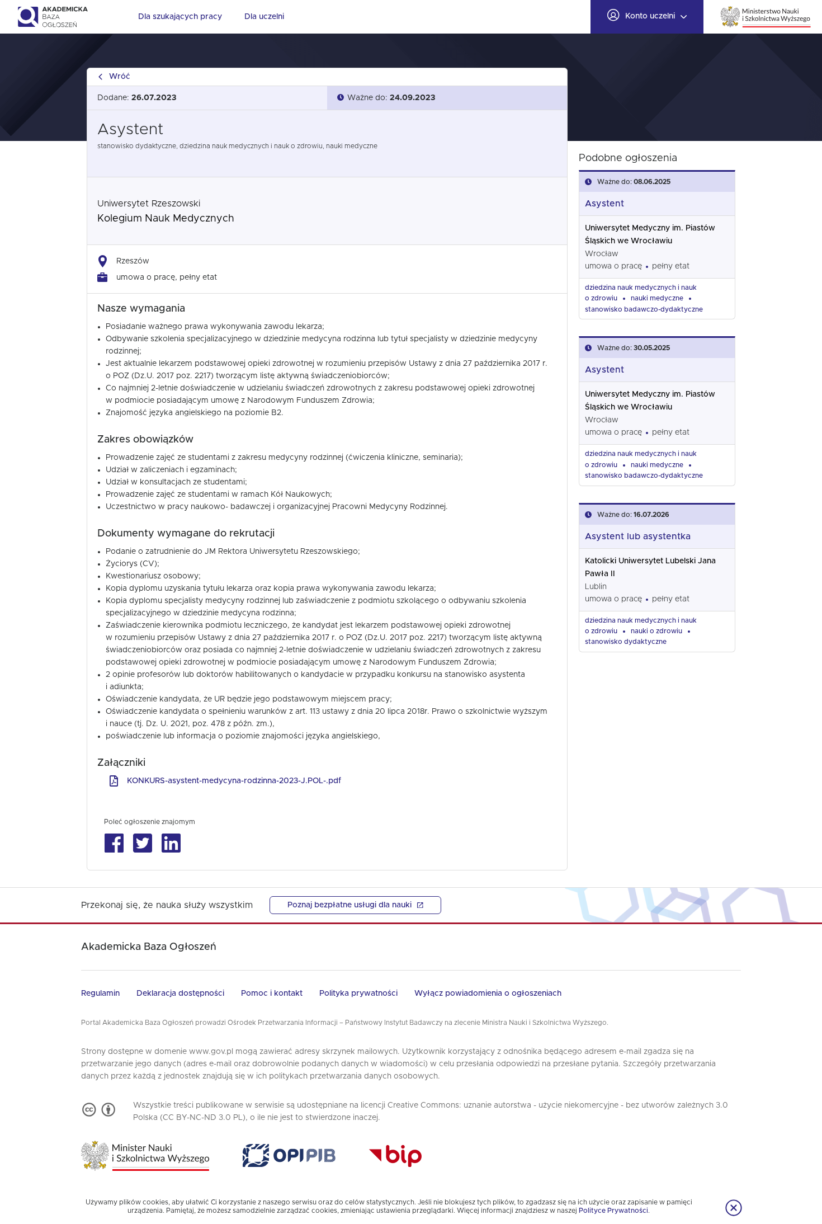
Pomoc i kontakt (272, 993)
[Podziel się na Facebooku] (114, 843)
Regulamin (100, 993)
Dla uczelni (264, 17)
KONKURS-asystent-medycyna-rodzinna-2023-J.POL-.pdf (234, 781)
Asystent (604, 203)
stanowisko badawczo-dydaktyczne (644, 309)
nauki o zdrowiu (656, 631)
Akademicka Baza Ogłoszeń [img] (52, 17)
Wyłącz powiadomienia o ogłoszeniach (487, 993)
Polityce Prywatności (613, 1210)
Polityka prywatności (358, 993)
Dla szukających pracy (180, 17)
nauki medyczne (657, 298)
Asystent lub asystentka (638, 536)
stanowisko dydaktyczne (626, 641)
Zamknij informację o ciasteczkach (733, 1207)
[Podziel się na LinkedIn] (171, 843)
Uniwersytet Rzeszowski (148, 203)
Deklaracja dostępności (180, 993)
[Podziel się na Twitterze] (142, 843)
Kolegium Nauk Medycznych (165, 219)
